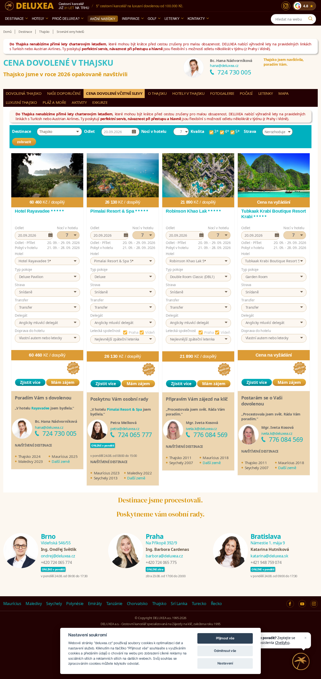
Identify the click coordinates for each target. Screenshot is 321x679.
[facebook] (290, 604)
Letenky (172, 18)
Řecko (216, 603)
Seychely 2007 (181, 462)
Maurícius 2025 (64, 456)
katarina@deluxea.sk (269, 556)
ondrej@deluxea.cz (58, 556)
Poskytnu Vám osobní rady (119, 399)
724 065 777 (135, 434)
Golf (152, 18)
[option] (47, 313)
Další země (61, 461)
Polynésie (75, 603)
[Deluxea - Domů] (29, 6)
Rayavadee (40, 408)
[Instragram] (314, 604)
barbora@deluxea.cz (164, 556)
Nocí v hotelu (154, 131)
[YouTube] (302, 604)
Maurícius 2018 (215, 457)
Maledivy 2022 (139, 472)
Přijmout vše (225, 638)
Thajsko (159, 603)
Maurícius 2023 (107, 472)
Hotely (38, 18)
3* (216, 132)
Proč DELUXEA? (65, 18)
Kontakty (196, 18)
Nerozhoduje (275, 131)
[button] (59, 132)
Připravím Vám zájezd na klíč (197, 399)
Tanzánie (114, 603)
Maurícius (12, 603)
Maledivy (34, 603)
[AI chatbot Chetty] (301, 661)
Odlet (89, 131)
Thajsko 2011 (180, 457)
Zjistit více (30, 382)
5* (237, 132)
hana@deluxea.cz (224, 65)
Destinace (14, 18)
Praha (133, 332)
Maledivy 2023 (30, 461)
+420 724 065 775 (161, 562)
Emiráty (95, 603)
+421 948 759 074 (266, 562)
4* (227, 132)
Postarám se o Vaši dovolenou (261, 401)
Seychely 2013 (106, 477)
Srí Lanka (179, 603)
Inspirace (131, 18)
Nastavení (225, 663)
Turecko (199, 603)
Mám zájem (62, 382)
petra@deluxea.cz (124, 428)
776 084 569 (210, 434)
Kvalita (197, 131)
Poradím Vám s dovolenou (43, 398)
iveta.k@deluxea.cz (201, 428)
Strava (250, 131)
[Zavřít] (305, 638)
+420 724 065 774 (56, 562)
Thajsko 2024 (29, 456)
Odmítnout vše (225, 651)
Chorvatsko (137, 603)
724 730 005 (234, 72)
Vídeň (149, 332)
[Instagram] (285, 6)
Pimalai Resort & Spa (124, 409)
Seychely (54, 603)
